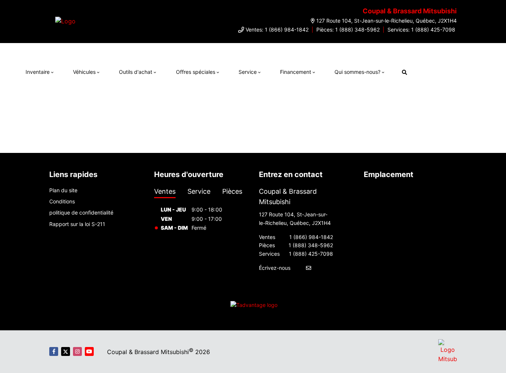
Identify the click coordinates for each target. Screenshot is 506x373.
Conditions (62, 201)
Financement (295, 72)
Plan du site (63, 190)
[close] (418, 50)
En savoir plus (391, 50)
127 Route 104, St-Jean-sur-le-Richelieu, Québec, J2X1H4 (386, 20)
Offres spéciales (195, 72)
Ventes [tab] (165, 191)
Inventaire (38, 72)
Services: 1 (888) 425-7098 (421, 29)
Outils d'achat (135, 72)
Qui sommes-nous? (357, 72)
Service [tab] (198, 191)
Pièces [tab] (232, 191)
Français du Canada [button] (450, 71)
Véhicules (84, 72)
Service (248, 72)
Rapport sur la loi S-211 (77, 224)
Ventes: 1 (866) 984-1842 (277, 29)
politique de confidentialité (81, 212)
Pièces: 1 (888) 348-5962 (348, 29)
